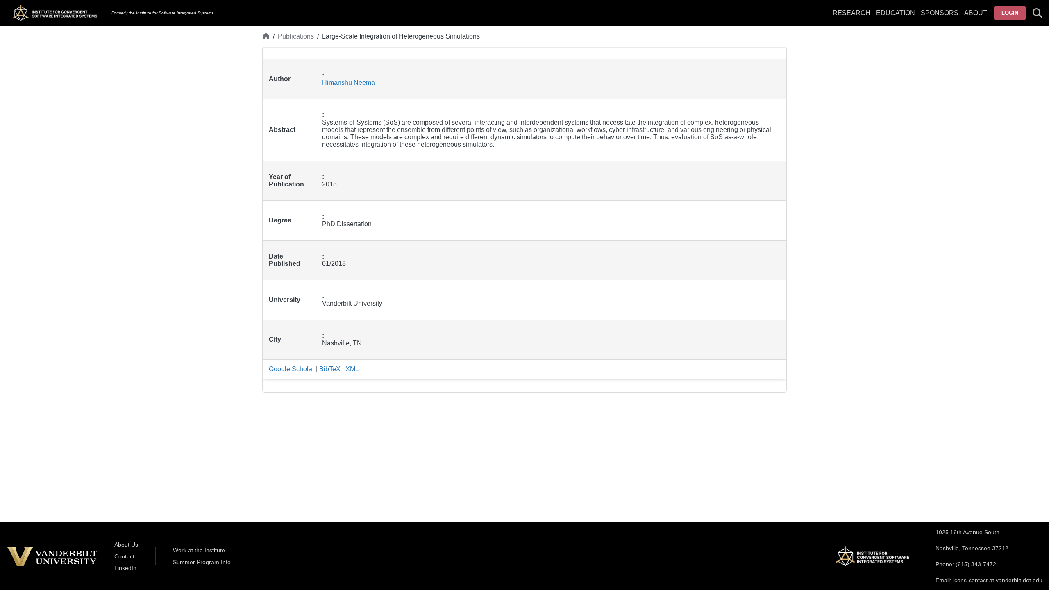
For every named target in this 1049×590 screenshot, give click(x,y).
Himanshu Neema (348, 82)
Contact (124, 556)
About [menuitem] (975, 12)
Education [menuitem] (895, 12)
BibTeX (330, 368)
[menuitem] (939, 18)
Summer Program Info (202, 562)
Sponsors (939, 12)
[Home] (266, 36)
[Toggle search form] (1037, 13)
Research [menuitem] (851, 12)
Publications (296, 36)
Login (1009, 13)
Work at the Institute (199, 550)
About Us (126, 544)
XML (352, 368)
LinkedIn (125, 568)
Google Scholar (291, 368)
